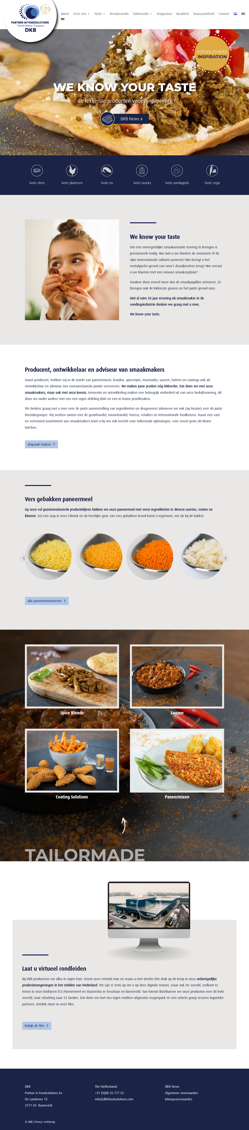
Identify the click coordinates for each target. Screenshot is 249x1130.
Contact (223, 14)
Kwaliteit (182, 14)
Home (65, 14)
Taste (98, 14)
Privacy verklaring (45, 1121)
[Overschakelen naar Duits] (62, 20)
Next (225, 558)
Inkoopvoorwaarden (178, 1099)
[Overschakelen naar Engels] (243, 14)
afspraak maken (39, 444)
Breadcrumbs (119, 14)
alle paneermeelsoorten (44, 601)
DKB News (172, 1086)
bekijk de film (34, 1026)
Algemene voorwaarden (181, 1093)
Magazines (164, 14)
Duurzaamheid (203, 14)
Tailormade (141, 14)
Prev (24, 558)
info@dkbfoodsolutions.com (114, 1099)
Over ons (79, 14)
